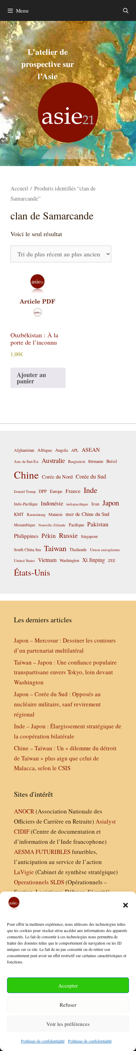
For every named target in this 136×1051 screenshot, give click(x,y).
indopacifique (77, 503)
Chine (26, 474)
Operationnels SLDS (39, 882)
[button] (125, 905)
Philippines (26, 535)
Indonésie (52, 503)
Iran (95, 504)
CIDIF (21, 831)
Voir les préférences (68, 1023)
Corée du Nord (57, 476)
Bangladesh (76, 461)
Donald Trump (25, 491)
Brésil (111, 461)
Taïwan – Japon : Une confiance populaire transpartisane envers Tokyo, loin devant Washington (65, 672)
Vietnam (47, 559)
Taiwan (55, 548)
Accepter (68, 985)
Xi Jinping (93, 559)
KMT (19, 514)
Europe (56, 491)
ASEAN (91, 449)
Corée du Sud (91, 476)
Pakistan (97, 524)
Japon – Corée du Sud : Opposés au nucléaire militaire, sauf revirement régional (57, 704)
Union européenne (105, 549)
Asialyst (106, 821)
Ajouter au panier (31, 377)
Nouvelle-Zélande (52, 525)
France (73, 490)
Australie (53, 460)
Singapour (89, 536)
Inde (90, 490)
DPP (43, 491)
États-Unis (32, 572)
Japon (111, 503)
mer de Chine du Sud (87, 513)
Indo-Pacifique (26, 503)
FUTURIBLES (53, 852)
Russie (68, 535)
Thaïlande (78, 549)
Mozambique (24, 524)
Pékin (48, 536)
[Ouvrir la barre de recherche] (125, 10)
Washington (69, 560)
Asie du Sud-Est (26, 461)
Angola (61, 450)
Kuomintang (36, 514)
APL (74, 450)
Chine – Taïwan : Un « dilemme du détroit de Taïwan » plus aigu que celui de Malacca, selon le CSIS (65, 758)
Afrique (44, 450)
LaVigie (24, 872)
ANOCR (24, 811)
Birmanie (95, 461)
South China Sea (27, 549)
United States (24, 560)
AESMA (24, 852)
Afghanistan (24, 450)
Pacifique (76, 524)
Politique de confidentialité (43, 1041)
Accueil (19, 188)
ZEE (111, 560)
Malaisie (55, 514)
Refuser (68, 1004)
